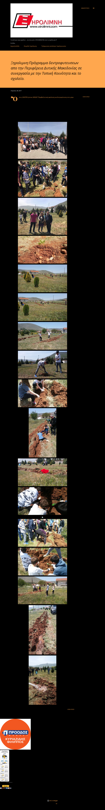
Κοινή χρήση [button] (86, 97)
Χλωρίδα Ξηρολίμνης (30, 46)
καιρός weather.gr (9, 782)
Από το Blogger (53, 800)
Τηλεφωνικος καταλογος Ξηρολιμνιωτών (53, 46)
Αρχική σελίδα (14, 46)
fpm (56, 803)
